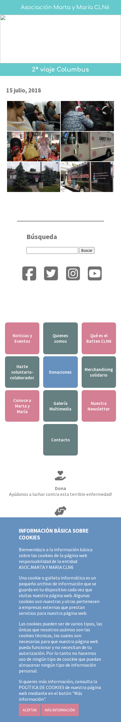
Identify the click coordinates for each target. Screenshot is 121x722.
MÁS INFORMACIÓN (60, 710)
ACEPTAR (30, 710)
